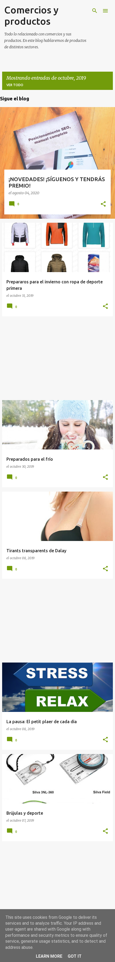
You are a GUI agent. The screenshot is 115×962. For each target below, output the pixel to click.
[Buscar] (94, 10)
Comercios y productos (31, 15)
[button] (103, 204)
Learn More (49, 956)
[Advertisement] (57, 358)
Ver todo (14, 85)
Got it (75, 956)
